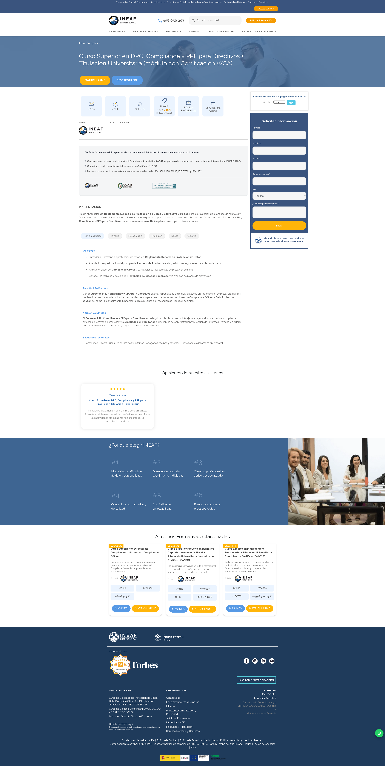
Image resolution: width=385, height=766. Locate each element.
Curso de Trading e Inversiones (142, 2)
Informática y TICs (176, 722)
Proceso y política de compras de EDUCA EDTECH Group (185, 744)
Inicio (82, 43)
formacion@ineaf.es (265, 698)
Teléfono (257, 158)
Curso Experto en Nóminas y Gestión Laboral (218, 2)
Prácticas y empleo (221, 31)
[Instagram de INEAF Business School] (255, 661)
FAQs (193, 747)
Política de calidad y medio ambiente (240, 740)
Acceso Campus (266, 9)
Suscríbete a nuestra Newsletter (256, 680)
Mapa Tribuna (243, 744)
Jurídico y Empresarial (178, 718)
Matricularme (145, 608)
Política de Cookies (167, 740)
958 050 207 (173, 20)
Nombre (257, 128)
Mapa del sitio (226, 744)
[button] (92, 236)
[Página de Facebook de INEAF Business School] (246, 661)
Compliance (93, 43)
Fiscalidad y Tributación (179, 726)
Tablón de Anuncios (264, 744)
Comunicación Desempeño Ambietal (130, 744)
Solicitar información (261, 20)
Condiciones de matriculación (138, 740)
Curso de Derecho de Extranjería (253, 2)
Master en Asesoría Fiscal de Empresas (130, 716)
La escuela (116, 31)
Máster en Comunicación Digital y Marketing (177, 2)
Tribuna (194, 31)
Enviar (279, 225)
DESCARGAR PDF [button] (127, 80)
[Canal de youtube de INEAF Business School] (272, 661)
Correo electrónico (261, 174)
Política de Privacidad (191, 740)
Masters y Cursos (145, 31)
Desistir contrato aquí (121, 724)
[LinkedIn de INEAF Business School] (263, 661)
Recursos (172, 31)
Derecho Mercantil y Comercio (183, 731)
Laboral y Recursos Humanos (182, 702)
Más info (121, 608)
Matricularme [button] (95, 80)
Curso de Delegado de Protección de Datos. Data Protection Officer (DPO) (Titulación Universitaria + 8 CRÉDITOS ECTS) (133, 701)
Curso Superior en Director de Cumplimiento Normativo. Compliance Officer (135, 552)
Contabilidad (173, 697)
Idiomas (170, 706)
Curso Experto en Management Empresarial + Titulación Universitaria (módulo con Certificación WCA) (248, 552)
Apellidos (257, 143)
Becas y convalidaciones (258, 31)
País (255, 189)
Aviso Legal (211, 740)
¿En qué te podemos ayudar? (265, 204)
